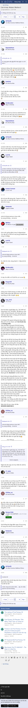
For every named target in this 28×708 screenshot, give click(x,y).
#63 (26, 87)
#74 (26, 306)
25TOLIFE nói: (6, 58)
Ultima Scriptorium (17, 614)
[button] (14, 689)
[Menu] (2, 1)
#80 (26, 572)
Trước (5, 17)
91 (19, 17)
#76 (26, 477)
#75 (26, 417)
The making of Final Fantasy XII (14, 612)
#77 (26, 499)
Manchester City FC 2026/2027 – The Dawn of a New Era (15, 648)
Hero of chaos (8, 651)
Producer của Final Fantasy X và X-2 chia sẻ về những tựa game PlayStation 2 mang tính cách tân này (15, 630)
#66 (26, 143)
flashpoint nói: (6, 251)
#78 (26, 521)
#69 (26, 212)
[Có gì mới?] (23, 1)
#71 (26, 247)
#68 (26, 195)
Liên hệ (2, 693)
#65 (26, 127)
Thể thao (15, 651)
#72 (26, 273)
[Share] (23, 27)
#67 (26, 161)
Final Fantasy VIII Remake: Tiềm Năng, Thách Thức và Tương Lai (14, 620)
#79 (26, 537)
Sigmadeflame (6, 9)
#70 (26, 229)
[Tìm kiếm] (26, 1)
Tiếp (23, 17)
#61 (26, 27)
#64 (26, 109)
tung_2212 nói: (6, 446)
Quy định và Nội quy (6, 696)
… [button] (17, 17)
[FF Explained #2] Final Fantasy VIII (15, 640)
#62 (26, 54)
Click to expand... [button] (14, 460)
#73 (26, 288)
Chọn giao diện (6, 686)
